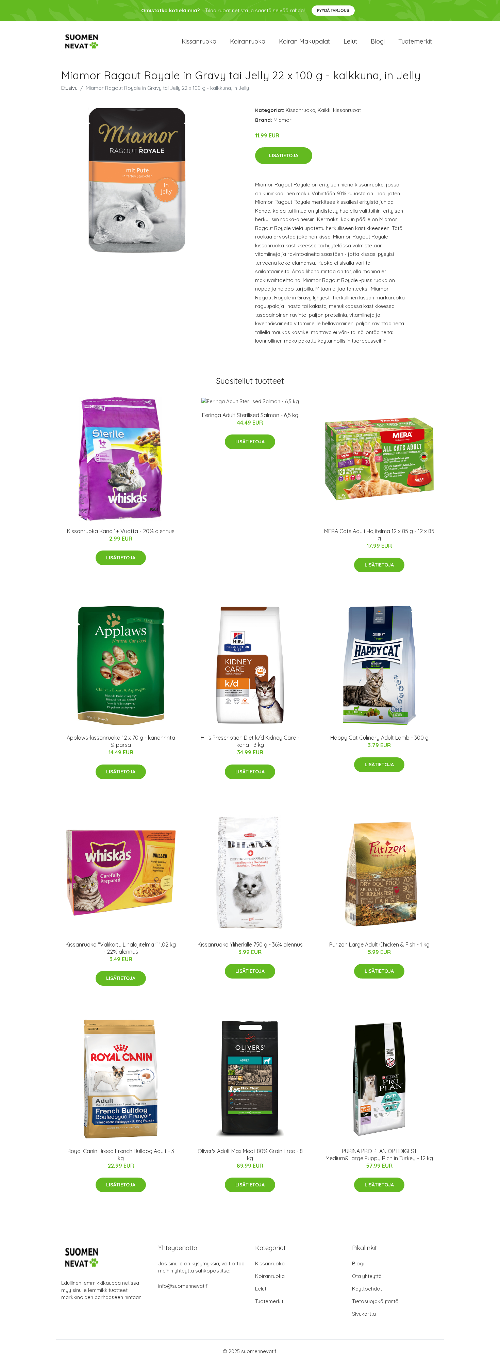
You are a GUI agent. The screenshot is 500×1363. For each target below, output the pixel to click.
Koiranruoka (247, 41)
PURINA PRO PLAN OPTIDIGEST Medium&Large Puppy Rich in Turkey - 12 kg (379, 1155)
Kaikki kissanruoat (339, 110)
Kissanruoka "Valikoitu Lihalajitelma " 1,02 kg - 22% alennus (121, 948)
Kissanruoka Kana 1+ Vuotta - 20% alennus (120, 531)
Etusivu (69, 88)
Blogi (378, 41)
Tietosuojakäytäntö (375, 1301)
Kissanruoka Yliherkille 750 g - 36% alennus (250, 944)
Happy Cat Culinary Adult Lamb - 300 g (379, 737)
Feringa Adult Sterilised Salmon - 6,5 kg (250, 415)
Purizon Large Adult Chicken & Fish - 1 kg (379, 944)
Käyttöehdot (367, 1288)
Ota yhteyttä (367, 1276)
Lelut (350, 41)
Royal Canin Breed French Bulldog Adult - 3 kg (120, 1155)
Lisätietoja (283, 155)
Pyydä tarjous (333, 10)
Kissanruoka (199, 41)
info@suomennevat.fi (183, 1286)
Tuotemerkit (415, 41)
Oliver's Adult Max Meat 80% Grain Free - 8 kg (250, 1155)
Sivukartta (364, 1314)
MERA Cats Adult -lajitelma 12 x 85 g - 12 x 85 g (379, 535)
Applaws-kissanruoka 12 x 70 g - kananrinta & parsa (121, 741)
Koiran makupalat (304, 41)
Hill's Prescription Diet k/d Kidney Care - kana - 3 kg (250, 741)
